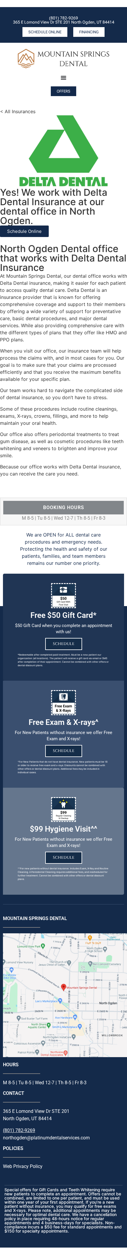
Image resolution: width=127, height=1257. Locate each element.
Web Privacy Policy (23, 1166)
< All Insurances (17, 111)
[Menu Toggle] (63, 77)
